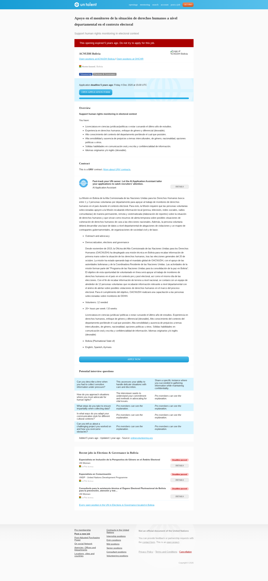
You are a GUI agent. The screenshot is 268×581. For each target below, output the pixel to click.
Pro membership (82, 530)
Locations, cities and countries (84, 554)
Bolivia (99, 66)
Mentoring (145, 4)
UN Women (84, 463)
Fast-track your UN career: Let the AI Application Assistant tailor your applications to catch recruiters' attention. (127, 182)
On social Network (83, 544)
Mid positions (113, 544)
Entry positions (114, 540)
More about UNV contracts (116, 169)
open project (173, 542)
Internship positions (116, 536)
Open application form (95, 92)
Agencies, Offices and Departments (85, 548)
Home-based (88, 66)
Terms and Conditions (166, 551)
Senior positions (114, 548)
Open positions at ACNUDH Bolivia (97, 59)
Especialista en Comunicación (95, 474)
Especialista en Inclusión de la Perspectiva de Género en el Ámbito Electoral (119, 460)
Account (164, 4)
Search (155, 4)
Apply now (134, 359)
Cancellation (185, 551)
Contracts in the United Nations (118, 531)
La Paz (84, 466)
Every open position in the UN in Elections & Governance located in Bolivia (116, 505)
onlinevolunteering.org (142, 438)
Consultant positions (116, 552)
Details (180, 187)
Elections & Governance (104, 74)
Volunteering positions (117, 556)
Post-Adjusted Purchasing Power (87, 538)
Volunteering (85, 74)
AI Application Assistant (104, 187)
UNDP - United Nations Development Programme (103, 477)
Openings (133, 4)
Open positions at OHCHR (129, 59)
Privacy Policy (146, 551)
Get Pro (188, 5)
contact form (148, 542)
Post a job (175, 4)
